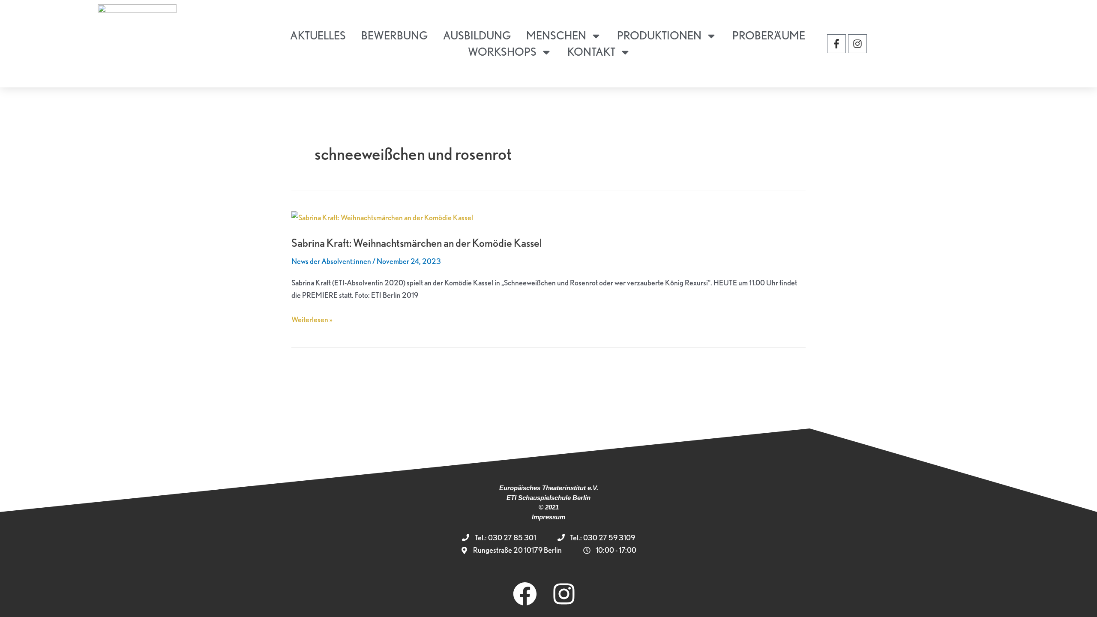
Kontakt (591, 51)
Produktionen (659, 35)
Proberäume (768, 35)
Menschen (556, 35)
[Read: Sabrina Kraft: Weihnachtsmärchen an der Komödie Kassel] (382, 216)
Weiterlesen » (312, 318)
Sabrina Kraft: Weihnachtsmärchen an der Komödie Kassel (416, 242)
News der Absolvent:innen (331, 261)
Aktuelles (318, 35)
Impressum (548, 517)
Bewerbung (394, 35)
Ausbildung (477, 35)
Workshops (502, 51)
